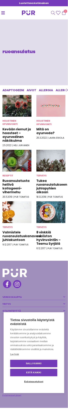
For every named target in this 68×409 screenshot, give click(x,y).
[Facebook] (6, 284)
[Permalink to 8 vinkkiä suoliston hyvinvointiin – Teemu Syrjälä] (50, 212)
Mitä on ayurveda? (45, 131)
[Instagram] (17, 284)
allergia (46, 90)
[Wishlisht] (58, 12)
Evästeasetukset (11, 395)
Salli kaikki (33, 363)
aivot (31, 90)
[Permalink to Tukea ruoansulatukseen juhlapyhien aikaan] (50, 160)
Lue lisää (14, 354)
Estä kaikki (33, 372)
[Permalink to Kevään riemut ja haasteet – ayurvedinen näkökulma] (16, 105)
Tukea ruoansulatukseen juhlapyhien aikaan (51, 186)
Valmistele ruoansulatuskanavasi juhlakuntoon (21, 236)
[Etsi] (53, 13)
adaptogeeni (13, 90)
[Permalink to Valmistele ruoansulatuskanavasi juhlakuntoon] (16, 212)
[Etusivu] (26, 13)
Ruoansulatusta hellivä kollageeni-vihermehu (16, 186)
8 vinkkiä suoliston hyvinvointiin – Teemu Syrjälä (48, 238)
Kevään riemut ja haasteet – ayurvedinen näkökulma (16, 135)
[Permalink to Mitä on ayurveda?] (50, 105)
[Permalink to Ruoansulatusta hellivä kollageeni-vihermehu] (16, 160)
